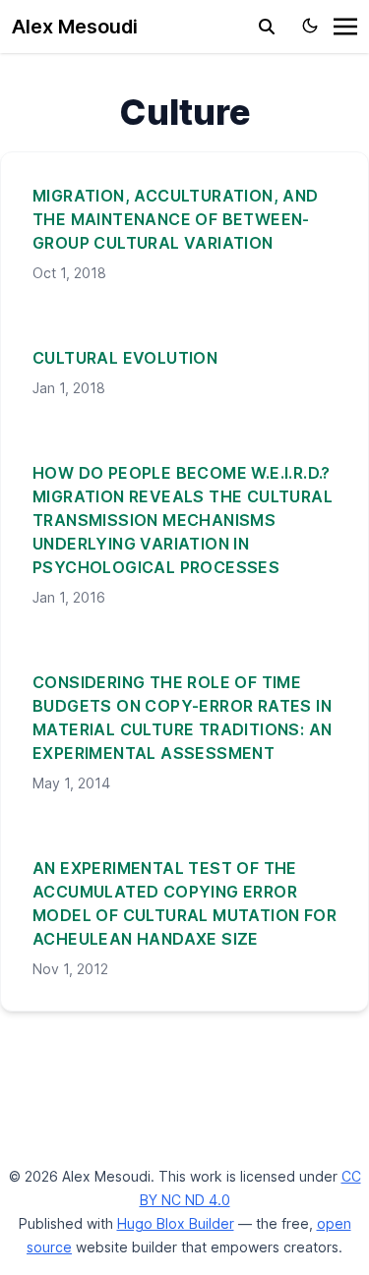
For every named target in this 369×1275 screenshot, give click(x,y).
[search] (266, 26)
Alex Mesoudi (75, 26)
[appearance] (310, 25)
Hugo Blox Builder (175, 1223)
